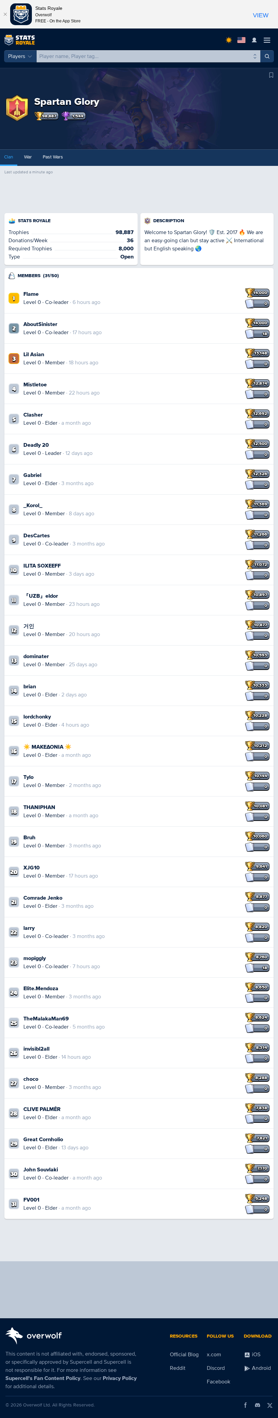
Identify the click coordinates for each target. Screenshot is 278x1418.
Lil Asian (33, 354)
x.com (214, 1354)
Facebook (218, 1381)
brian (29, 686)
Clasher (33, 414)
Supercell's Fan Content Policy (42, 1378)
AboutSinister (40, 324)
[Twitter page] (270, 1405)
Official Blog (184, 1354)
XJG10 (31, 867)
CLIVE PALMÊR (42, 1109)
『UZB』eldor (40, 596)
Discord (216, 1368)
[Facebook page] (245, 1405)
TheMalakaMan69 (46, 1018)
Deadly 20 (36, 445)
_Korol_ (32, 505)
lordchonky (37, 716)
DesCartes (36, 535)
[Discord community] (257, 1405)
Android (261, 1368)
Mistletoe (35, 384)
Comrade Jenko (42, 898)
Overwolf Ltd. (37, 1405)
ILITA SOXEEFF (42, 565)
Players (16, 56)
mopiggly (34, 958)
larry (29, 928)
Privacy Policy (120, 1378)
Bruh (29, 837)
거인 (28, 626)
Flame (31, 294)
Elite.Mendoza (40, 988)
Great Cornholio (43, 1139)
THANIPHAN (39, 807)
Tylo (28, 777)
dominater (36, 656)
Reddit (177, 1368)
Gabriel (32, 475)
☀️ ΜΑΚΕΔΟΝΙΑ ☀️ (47, 747)
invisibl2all (36, 1049)
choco (30, 1079)
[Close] (5, 14)
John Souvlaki (40, 1169)
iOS (255, 1354)
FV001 (31, 1199)
